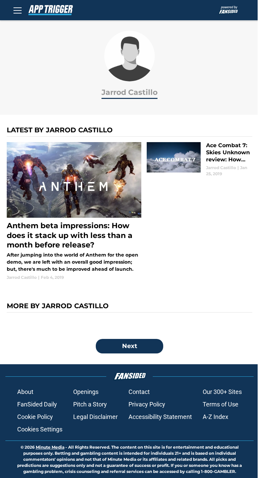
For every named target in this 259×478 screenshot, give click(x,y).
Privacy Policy (146, 404)
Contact (139, 391)
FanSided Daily (37, 404)
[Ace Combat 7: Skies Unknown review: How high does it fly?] (199, 159)
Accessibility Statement (160, 416)
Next (129, 346)
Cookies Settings (39, 429)
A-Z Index (215, 416)
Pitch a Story (90, 404)
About (25, 391)
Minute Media (50, 447)
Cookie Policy (35, 416)
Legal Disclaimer (95, 416)
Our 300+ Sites (222, 391)
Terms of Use (220, 404)
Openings (85, 391)
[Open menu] (17, 10)
